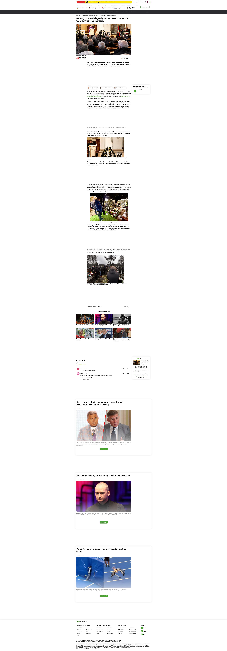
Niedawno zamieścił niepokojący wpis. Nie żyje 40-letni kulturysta (121, 325)
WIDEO (117, 12)
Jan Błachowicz (132, 631)
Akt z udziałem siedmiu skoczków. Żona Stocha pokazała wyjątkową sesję (141, 367)
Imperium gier (117, 641)
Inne (80, 15)
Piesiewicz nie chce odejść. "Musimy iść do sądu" (103, 339)
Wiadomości (107, 641)
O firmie (88, 640)
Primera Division (100, 631)
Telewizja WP (94, 641)
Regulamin (119, 640)
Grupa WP (84, 640)
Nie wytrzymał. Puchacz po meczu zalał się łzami (141, 371)
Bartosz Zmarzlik (132, 629)
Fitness (78, 633)
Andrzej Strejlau (125, 96)
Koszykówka (129, 12)
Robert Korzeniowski (85, 15)
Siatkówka (95, 12)
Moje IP (103, 641)
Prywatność (98, 640)
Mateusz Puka (82, 57)
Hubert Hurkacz (132, 633)
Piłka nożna (85, 12)
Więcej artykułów (141, 377)
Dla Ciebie (79, 12)
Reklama (114, 640)
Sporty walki (111, 12)
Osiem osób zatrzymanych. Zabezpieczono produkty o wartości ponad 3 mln (121, 340)
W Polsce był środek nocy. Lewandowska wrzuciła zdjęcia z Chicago (144, 362)
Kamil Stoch (131, 628)
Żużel (99, 12)
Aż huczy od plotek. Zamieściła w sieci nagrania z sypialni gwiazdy (141, 374)
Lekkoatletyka (89, 306)
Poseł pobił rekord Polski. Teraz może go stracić (85, 339)
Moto (134, 12)
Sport (112, 641)
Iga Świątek (120, 631)
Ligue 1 (98, 633)
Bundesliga (109, 629)
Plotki (99, 641)
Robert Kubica (121, 629)
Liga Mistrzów (110, 628)
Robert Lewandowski (122, 628)
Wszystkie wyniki (144, 7)
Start (77, 15)
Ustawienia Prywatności (107, 640)
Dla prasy (93, 640)
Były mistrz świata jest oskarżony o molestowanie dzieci (103, 325)
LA (137, 12)
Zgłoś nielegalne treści (84, 379)
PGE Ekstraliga (110, 633)
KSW (78, 635)
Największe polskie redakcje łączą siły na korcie (84, 325)
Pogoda (78, 641)
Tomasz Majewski (98, 96)
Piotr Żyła (120, 633)
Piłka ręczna (122, 12)
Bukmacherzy (105, 12)
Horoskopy (83, 641)
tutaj (99, 648)
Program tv (88, 641)
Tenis (90, 12)
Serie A (108, 631)
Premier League (100, 629)
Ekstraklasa (99, 628)
